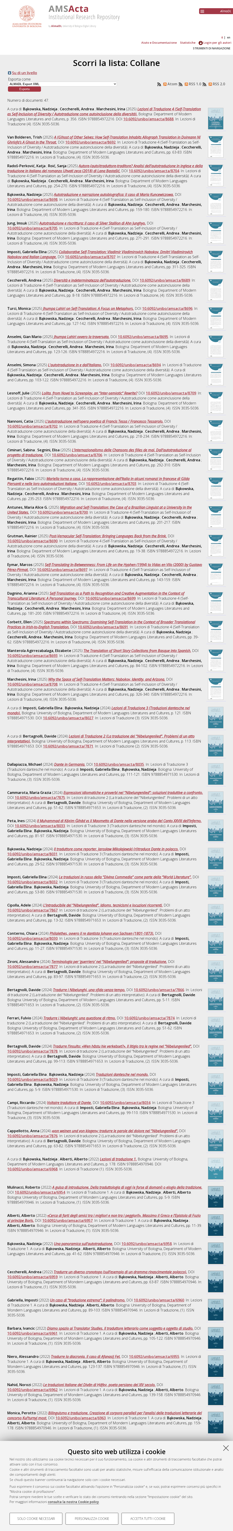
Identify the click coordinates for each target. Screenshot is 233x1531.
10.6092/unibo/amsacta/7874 (149, 1018)
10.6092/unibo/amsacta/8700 (63, 512)
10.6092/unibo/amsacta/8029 (32, 1079)
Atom (172, 83)
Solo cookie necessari (36, 1518)
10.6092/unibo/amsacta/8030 (32, 938)
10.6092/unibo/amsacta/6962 (32, 1389)
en (228, 37)
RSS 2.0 (218, 83)
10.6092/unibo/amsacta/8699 (110, 598)
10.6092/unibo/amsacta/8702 (32, 426)
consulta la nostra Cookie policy (73, 1502)
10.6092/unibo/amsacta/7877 (32, 966)
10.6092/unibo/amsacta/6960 (159, 1300)
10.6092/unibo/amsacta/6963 (81, 1417)
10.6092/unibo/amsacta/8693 (32, 655)
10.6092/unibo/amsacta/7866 (159, 989)
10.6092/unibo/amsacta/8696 (167, 308)
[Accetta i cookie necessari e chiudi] (226, 1448)
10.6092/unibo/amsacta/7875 (40, 797)
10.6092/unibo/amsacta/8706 (77, 454)
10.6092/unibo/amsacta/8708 (32, 684)
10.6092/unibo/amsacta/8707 (90, 256)
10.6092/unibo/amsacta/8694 (135, 364)
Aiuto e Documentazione (159, 42)
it (222, 37)
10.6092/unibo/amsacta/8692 (90, 142)
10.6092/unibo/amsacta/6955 (154, 1356)
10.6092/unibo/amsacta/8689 (165, 280)
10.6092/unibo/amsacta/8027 (68, 717)
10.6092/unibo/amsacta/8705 (32, 228)
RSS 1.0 (194, 83)
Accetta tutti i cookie (148, 1518)
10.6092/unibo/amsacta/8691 (103, 626)
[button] (24, 89)
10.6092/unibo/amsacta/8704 (154, 170)
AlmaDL (225, 11)
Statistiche (187, 42)
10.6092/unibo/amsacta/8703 (111, 483)
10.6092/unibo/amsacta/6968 (32, 1169)
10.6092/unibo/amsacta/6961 (32, 1333)
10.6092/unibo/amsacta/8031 (32, 853)
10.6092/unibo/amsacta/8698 (32, 199)
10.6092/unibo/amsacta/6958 (147, 1243)
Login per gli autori (217, 42)
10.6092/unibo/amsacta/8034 (125, 1102)
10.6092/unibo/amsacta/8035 (119, 764)
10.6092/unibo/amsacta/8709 (171, 393)
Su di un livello (24, 72)
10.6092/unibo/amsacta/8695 (143, 336)
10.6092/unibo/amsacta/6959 (32, 1276)
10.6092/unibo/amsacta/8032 (32, 881)
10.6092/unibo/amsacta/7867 (32, 910)
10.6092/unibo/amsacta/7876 (32, 1135)
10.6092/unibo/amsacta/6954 (40, 1192)
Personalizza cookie (92, 1518)
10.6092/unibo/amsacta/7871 (68, 746)
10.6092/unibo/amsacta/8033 (40, 825)
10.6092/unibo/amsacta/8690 (32, 540)
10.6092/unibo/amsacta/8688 (148, 118)
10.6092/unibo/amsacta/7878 (32, 1051)
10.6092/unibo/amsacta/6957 (67, 1220)
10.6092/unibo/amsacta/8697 (62, 569)
